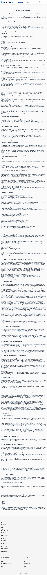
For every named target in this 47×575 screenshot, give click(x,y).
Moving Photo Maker (5, 530)
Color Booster (4, 545)
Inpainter (3, 541)
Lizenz (2, 566)
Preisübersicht (4, 560)
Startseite (20, 2)
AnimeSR (3, 553)
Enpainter (3, 529)
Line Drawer (3, 532)
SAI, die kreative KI (27, 563)
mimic (25, 566)
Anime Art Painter (4, 537)
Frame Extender (4, 546)
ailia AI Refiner (4, 549)
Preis (27, 2)
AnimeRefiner (26, 561)
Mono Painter (4, 533)
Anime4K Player (4, 551)
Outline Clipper (4, 543)
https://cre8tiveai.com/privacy (18, 330)
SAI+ (2, 527)
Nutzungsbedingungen (6, 563)
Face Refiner (3, 524)
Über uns (26, 560)
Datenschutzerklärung (5, 561)
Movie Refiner (4, 540)
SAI (2, 525)
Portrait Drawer (4, 535)
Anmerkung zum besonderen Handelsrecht (9, 564)
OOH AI (25, 564)
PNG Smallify (3, 538)
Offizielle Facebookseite (29, 568)
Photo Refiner (4, 522)
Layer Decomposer (5, 548)
